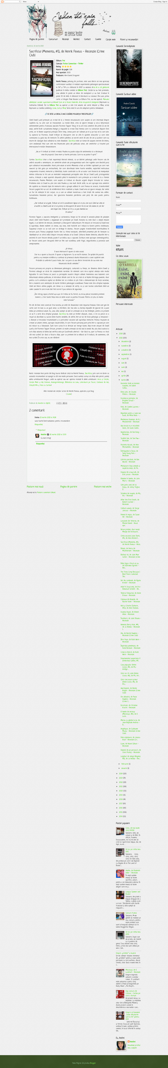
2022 (121, 782)
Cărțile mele (111, 40)
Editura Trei (82, 90)
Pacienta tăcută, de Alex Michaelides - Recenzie (130, 446)
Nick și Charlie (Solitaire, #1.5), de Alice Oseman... (130, 607)
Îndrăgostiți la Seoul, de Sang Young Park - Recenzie (129, 453)
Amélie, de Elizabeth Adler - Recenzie (133, 872)
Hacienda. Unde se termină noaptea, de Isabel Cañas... (130, 385)
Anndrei (43, 435)
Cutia (54, 108)
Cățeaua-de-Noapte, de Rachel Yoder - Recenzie (130, 600)
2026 (121, 334)
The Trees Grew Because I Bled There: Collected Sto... (130, 574)
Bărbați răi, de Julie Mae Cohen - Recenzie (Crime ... (130, 557)
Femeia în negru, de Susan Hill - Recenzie (130, 516)
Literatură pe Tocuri (87, 382)
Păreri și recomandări (129, 40)
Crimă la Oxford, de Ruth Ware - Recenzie (130, 653)
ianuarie (124, 768)
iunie (123, 367)
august (124, 359)
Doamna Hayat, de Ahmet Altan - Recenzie (130, 613)
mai (122, 372)
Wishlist (76, 39)
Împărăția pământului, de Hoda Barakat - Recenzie (130, 647)
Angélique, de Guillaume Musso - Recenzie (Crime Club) (130, 731)
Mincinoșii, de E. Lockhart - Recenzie (133, 971)
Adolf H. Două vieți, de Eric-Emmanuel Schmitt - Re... (131, 588)
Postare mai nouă (35, 486)
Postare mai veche (102, 486)
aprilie (123, 376)
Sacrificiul (72, 141)
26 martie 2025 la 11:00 (58, 435)
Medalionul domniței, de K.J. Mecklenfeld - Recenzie (130, 421)
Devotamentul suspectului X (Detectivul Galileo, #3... (130, 660)
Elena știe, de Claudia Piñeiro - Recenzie (128, 393)
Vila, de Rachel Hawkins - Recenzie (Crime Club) (130, 634)
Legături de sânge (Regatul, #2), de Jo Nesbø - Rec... (131, 757)
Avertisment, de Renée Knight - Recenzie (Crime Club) (130, 690)
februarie (125, 764)
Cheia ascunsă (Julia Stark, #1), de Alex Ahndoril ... (130, 537)
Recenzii (65, 39)
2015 (121, 812)
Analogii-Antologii (57, 382)
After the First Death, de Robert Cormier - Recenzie (130, 502)
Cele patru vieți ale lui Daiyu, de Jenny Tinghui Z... (130, 487)
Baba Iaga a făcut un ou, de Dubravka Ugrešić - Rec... (130, 565)
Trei (63, 61)
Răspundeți (39, 425)
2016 (121, 808)
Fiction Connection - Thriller (73, 64)
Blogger (93, 1063)
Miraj (64, 108)
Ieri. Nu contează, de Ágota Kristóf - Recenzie (131, 582)
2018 (121, 799)
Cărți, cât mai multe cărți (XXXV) (133, 829)
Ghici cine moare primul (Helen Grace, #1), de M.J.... (129, 682)
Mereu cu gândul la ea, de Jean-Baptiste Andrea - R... (130, 722)
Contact (87, 39)
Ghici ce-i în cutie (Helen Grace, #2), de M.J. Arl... (130, 674)
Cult (58, 108)
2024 (121, 774)
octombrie (125, 350)
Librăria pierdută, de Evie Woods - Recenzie (130, 461)
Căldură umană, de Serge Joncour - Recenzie (130, 509)
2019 (121, 795)
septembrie (125, 354)
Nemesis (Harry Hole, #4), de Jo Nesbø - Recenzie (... (130, 627)
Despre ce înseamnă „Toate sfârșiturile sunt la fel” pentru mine (133, 1015)
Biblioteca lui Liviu (72, 382)
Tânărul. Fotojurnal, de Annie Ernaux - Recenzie (131, 594)
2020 (121, 791)
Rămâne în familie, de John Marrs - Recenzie (130, 480)
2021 (121, 787)
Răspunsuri (41, 430)
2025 (121, 338)
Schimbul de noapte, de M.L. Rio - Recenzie (131, 495)
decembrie (125, 342)
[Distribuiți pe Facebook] (64, 403)
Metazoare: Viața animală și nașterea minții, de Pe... (130, 467)
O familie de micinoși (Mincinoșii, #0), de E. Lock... (129, 714)
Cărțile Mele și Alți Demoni (39, 382)
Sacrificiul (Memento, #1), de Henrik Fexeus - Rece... (131, 543)
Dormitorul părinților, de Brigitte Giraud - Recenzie (129, 400)
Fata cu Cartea (45, 385)
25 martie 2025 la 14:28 (48, 418)
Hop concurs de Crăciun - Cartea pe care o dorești (133, 993)
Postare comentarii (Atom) (46, 493)
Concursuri (53, 39)
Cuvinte (98, 39)
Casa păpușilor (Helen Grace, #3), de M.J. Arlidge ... (128, 667)
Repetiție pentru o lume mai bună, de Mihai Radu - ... (131, 414)
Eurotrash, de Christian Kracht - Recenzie (129, 706)
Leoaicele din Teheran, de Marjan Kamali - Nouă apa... (130, 523)
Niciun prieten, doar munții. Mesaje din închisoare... (130, 531)
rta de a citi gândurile (101, 87)
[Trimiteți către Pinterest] (66, 403)
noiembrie (125, 346)
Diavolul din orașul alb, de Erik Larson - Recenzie (130, 473)
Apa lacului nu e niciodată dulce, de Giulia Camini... (130, 427)
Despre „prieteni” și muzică (126, 953)
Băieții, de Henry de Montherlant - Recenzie (130, 550)
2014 (121, 817)
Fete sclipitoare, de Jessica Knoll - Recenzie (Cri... (130, 739)
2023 (121, 778)
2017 (121, 804)
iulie (123, 363)
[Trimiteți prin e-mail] (57, 403)
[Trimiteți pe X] (62, 403)
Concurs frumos (131, 913)
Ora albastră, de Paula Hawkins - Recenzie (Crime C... (129, 699)
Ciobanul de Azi (103, 382)
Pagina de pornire (37, 39)
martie (123, 380)
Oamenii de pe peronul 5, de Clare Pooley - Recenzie (131, 751)
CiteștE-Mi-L (34, 385)
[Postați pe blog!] (60, 403)
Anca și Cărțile (103, 379)
